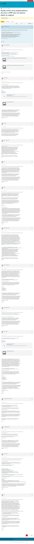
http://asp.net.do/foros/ (11, 470)
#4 (32, 126)
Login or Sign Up (30, 0)
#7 (32, 190)
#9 (32, 268)
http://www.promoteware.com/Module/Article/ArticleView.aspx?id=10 (15, 65)
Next (32, 535)
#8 (32, 231)
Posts (2, 21)
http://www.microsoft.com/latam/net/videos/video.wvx (7, 316)
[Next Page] (25, 23)
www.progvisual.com (4, 290)
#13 (32, 430)
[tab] (2, 21)
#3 (32, 81)
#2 (32, 48)
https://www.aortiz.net (9, 95)
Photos (12, 21)
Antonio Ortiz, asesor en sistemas (11, 94)
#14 (32, 457)
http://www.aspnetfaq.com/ (8, 469)
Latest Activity (7, 21)
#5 (32, 143)
